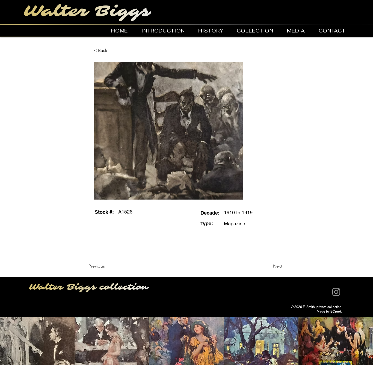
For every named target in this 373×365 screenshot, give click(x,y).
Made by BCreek (329, 311)
